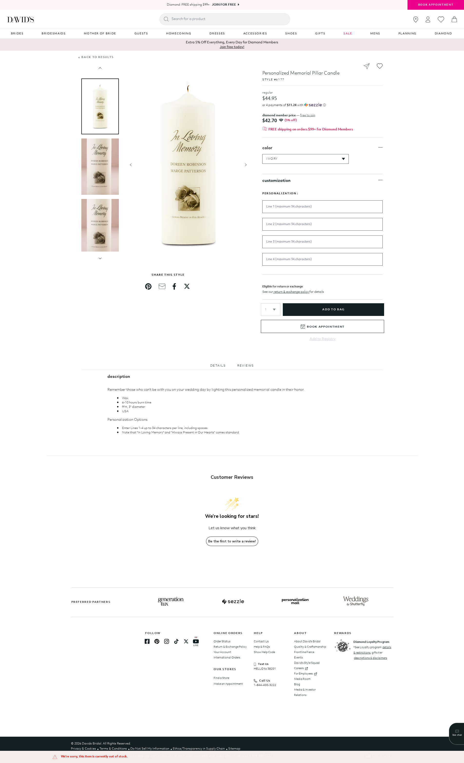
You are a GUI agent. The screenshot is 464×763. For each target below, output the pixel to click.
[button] (270, 309)
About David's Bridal (307, 641)
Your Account (222, 652)
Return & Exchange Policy (230, 647)
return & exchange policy (291, 291)
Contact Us (261, 641)
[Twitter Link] (186, 641)
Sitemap (234, 748)
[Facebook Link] (147, 641)
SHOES (291, 33)
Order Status (222, 641)
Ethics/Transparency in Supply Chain (199, 748)
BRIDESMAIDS (54, 33)
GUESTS (141, 33)
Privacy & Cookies (83, 748)
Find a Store (221, 678)
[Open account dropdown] (428, 19)
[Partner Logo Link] (170, 601)
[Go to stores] (416, 19)
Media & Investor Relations (305, 692)
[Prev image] (100, 68)
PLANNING (407, 33)
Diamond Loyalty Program (371, 642)
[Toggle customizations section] (380, 180)
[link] (148, 286)
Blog (297, 684)
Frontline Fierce (304, 652)
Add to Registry (323, 339)
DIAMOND (443, 33)
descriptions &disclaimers (370, 658)
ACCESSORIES (255, 33)
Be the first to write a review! (232, 541)
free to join (307, 115)
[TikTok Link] (176, 641)
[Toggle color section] (380, 147)
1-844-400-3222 (265, 685)
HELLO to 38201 (265, 668)
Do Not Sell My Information (149, 748)
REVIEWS (245, 365)
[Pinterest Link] (156, 641)
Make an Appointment (228, 684)
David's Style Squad (307, 663)
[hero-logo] (20, 19)
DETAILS (218, 365)
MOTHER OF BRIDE (100, 33)
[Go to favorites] (441, 19)
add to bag (333, 309)
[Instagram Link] (166, 641)
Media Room (302, 679)
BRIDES (17, 33)
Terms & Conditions (113, 748)
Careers (299, 668)
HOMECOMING (178, 33)
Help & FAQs (262, 647)
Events (298, 657)
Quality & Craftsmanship (310, 647)
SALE (347, 33)
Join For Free (224, 4)
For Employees (303, 673)
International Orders (227, 657)
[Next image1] (100, 258)
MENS (375, 33)
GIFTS (320, 33)
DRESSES (217, 33)
